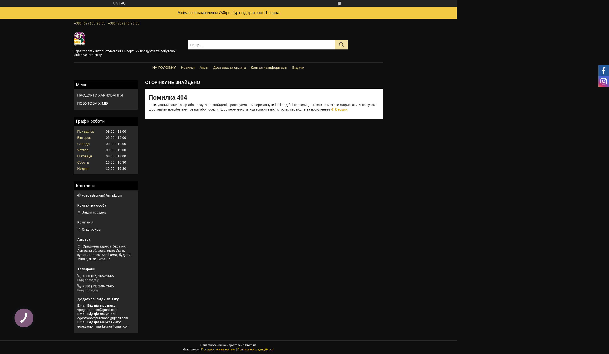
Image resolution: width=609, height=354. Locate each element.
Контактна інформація (269, 67)
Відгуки (298, 67)
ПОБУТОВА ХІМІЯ (92, 103)
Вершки (341, 109)
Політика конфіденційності (255, 349)
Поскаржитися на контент (218, 349)
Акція (204, 67)
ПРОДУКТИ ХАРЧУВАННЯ (100, 95)
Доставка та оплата (229, 67)
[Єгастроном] (128, 38)
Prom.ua (250, 345)
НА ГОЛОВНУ (164, 67)
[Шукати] (341, 44)
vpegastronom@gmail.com (102, 195)
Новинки (188, 67)
